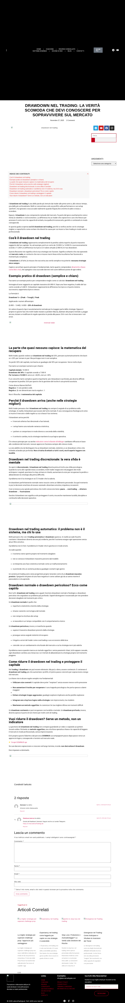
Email (16, 874)
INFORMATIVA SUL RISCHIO (66, 989)
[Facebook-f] (69, 1001)
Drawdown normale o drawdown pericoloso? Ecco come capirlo (32, 191)
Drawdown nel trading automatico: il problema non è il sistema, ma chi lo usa (36, 189)
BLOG (69, 51)
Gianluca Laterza (28, 818)
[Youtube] (117, 50)
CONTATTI (80, 51)
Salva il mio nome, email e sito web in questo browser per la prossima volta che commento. (50, 889)
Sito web (17, 881)
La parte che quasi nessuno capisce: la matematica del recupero (32, 182)
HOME (39, 49)
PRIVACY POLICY (62, 982)
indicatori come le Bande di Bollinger (50, 442)
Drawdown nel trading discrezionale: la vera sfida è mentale (30, 186)
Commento (19, 841)
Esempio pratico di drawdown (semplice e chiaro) (27, 180)
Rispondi (22, 811)
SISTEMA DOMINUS (40, 51)
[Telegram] (113, 50)
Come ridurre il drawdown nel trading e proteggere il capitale (30, 193)
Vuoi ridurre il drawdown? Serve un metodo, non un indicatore (31, 195)
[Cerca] (93, 140)
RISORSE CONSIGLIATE (67, 49)
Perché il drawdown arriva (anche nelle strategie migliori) (29, 184)
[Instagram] (111, 128)
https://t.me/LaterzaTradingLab (33, 823)
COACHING (50, 49)
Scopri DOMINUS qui (19, 742)
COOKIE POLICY (62, 984)
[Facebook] (106, 128)
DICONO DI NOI (57, 51)
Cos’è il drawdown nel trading (20, 177)
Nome (17, 866)
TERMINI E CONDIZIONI (64, 986)
